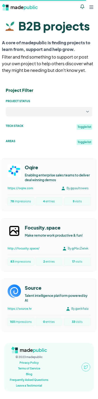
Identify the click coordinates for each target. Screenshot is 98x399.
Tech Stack (14, 126)
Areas (10, 141)
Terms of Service (29, 368)
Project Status (18, 101)
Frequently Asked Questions (29, 380)
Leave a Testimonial (29, 385)
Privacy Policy (29, 362)
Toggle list (84, 127)
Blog (29, 374)
